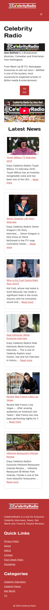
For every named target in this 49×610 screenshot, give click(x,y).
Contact (8, 555)
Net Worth (9, 591)
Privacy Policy (11, 541)
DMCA (7, 550)
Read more (27, 302)
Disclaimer (9, 564)
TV (5, 595)
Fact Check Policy (13, 559)
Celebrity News (12, 586)
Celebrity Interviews (15, 582)
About (24, 90)
